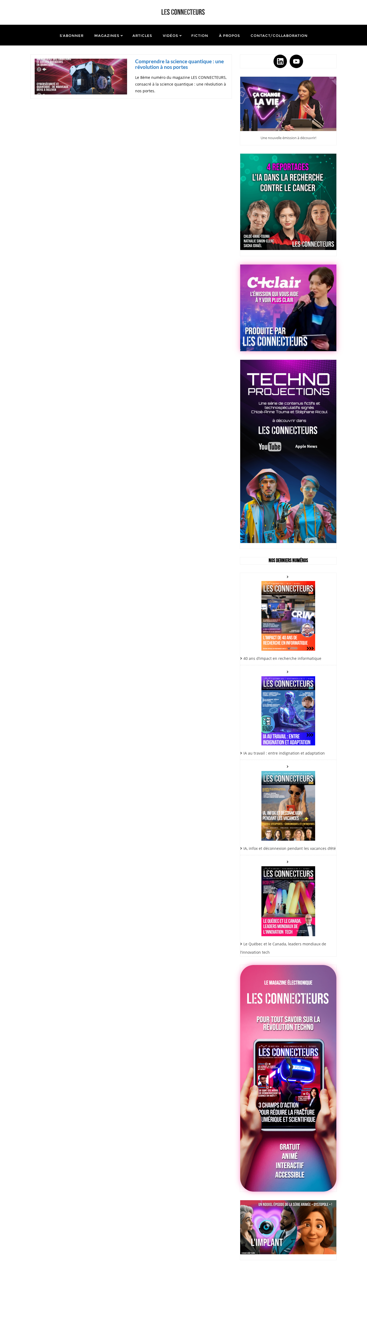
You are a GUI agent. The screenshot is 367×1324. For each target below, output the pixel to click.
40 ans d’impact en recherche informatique (282, 658)
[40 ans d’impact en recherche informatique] (288, 612)
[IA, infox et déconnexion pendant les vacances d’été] (288, 802)
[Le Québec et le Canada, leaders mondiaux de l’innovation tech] (288, 897)
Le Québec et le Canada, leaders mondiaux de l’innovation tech (283, 948)
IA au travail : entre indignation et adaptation (284, 753)
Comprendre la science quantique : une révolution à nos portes (179, 64)
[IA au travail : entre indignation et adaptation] (288, 706)
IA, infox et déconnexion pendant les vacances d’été (289, 848)
